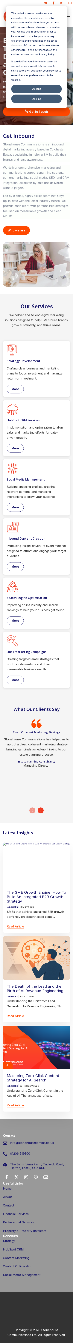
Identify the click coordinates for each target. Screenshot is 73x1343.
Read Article (15, 926)
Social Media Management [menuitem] (21, 1275)
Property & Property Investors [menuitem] (24, 1231)
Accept (36, 88)
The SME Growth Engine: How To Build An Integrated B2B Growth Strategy (36, 897)
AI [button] (7, 1065)
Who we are (16, 230)
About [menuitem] (7, 1197)
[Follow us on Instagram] (62, 3)
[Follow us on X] (16, 1177)
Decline (36, 98)
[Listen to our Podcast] (36, 1177)
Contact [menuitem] (8, 1205)
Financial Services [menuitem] (16, 1214)
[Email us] (70, 3)
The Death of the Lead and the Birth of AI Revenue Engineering (35, 988)
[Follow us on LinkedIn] (45, 3)
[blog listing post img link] (36, 864)
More (15, 389)
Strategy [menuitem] (9, 1241)
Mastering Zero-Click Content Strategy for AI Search (33, 1077)
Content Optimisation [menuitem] (17, 1266)
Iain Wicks (12, 907)
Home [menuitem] (7, 1188)
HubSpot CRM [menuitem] (13, 1249)
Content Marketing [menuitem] (16, 1258)
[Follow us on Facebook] (54, 3)
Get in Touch (38, 111)
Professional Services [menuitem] (18, 1222)
